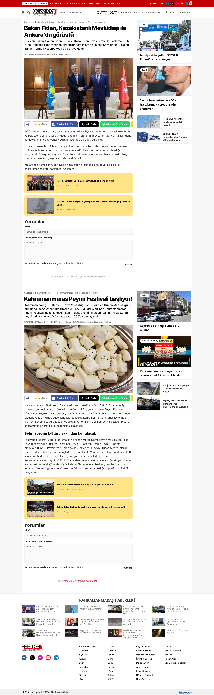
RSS (26, 692)
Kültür (111, 679)
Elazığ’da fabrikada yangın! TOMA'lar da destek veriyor (176, 388)
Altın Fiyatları (143, 666)
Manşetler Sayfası (145, 654)
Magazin (112, 650)
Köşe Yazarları (143, 646)
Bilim (110, 658)
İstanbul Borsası (144, 658)
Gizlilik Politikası (173, 650)
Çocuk (111, 662)
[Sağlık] (164, 80)
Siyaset (83, 654)
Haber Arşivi (171, 658)
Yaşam (82, 679)
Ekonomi (83, 670)
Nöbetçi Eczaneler (145, 675)
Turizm (111, 666)
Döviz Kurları (143, 662)
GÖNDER (128, 264)
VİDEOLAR (72, 4)
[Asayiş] (164, 306)
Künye (153, 3)
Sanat (111, 654)
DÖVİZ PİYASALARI (90, 4)
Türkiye (111, 646)
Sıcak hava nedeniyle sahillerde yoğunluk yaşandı (173, 121)
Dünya (82, 675)
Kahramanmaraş (45, 292)
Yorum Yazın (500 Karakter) (38, 237)
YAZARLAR (57, 4)
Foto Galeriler (143, 650)
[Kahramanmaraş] (164, 351)
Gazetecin (29, 22)
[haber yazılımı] (185, 692)
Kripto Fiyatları (144, 670)
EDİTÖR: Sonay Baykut (61, 54)
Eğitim (111, 670)
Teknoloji (83, 666)
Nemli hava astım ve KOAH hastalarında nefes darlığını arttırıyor (158, 104)
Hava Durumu (143, 679)
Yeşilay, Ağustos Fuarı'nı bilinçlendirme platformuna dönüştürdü (175, 403)
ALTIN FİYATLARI (112, 4)
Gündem (41, 22)
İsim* (27, 226)
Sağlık (111, 675)
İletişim (160, 3)
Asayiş (82, 658)
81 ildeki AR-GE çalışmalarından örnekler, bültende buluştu (175, 137)
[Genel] (164, 35)
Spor (81, 662)
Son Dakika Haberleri (176, 662)
